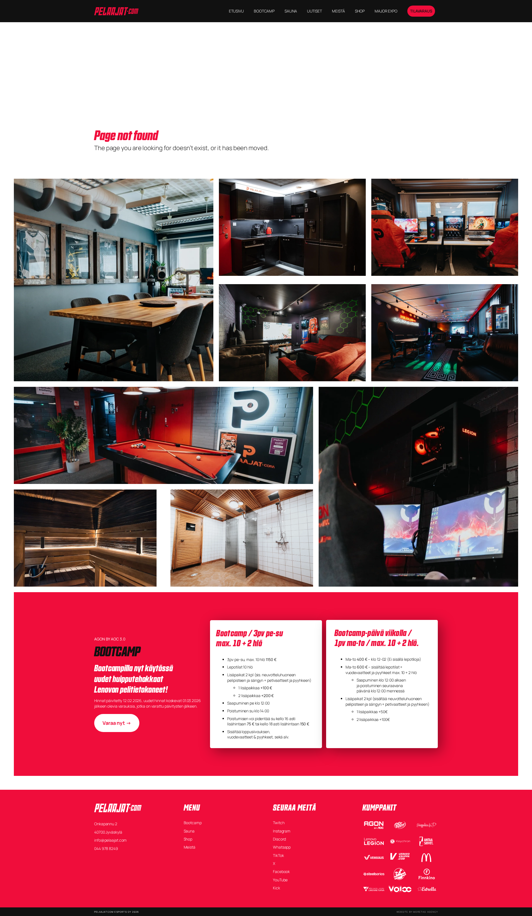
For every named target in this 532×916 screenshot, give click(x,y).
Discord (279, 839)
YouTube (280, 879)
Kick (276, 887)
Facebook (281, 871)
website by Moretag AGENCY (417, 911)
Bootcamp (193, 822)
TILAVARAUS (421, 11)
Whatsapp (282, 847)
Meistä (189, 847)
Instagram (281, 831)
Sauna (189, 831)
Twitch (278, 822)
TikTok (278, 855)
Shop (188, 839)
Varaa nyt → (117, 723)
